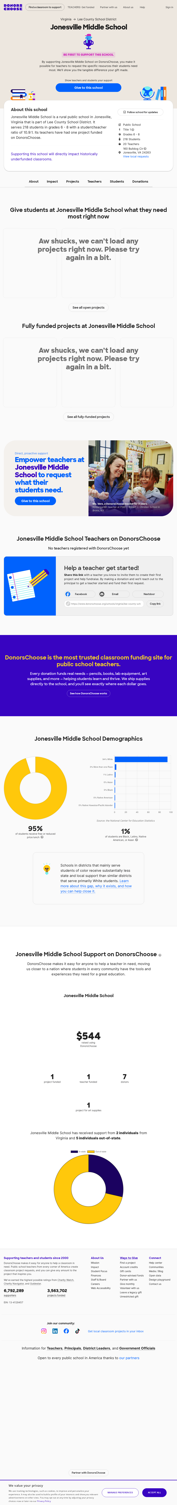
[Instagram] (44, 1331)
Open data (155, 1275)
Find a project (128, 1262)
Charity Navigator (14, 1283)
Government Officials (137, 1348)
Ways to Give (129, 1258)
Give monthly (127, 1283)
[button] (114, 603)
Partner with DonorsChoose (88, 1472)
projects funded (57, 1292)
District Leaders (96, 1348)
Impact (52, 181)
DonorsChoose (13, 7)
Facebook (81, 594)
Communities (156, 1267)
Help (142, 7)
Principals (72, 1348)
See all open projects (89, 308)
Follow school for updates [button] (142, 112)
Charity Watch (65, 1279)
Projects (72, 181)
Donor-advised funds (132, 1275)
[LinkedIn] (55, 1331)
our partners (129, 1358)
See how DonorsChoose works (88, 693)
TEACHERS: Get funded (81, 7)
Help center (155, 1262)
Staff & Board (98, 1279)
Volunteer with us (129, 1288)
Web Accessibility (101, 1288)
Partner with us (108, 7)
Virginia (65, 19)
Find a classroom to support (45, 7)
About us (128, 7)
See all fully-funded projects (88, 417)
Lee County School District (97, 19)
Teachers (94, 181)
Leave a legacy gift (131, 1292)
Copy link (155, 603)
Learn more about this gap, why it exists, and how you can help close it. (96, 886)
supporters (14, 1292)
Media (152, 1271)
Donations (140, 181)
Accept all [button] (154, 1492)
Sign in (169, 7)
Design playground (159, 1279)
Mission (95, 1262)
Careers (95, 1283)
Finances (96, 1275)
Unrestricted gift (129, 1296)
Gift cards (125, 1271)
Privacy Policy (44, 1501)
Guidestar (35, 1283)
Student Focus (99, 1271)
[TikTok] (77, 1331)
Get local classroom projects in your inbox (116, 1331)
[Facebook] (66, 1331)
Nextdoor (149, 594)
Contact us (155, 1283)
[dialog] (88, 1492)
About (34, 181)
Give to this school (88, 88)
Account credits (129, 1267)
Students (117, 181)
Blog (160, 1271)
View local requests (136, 156)
